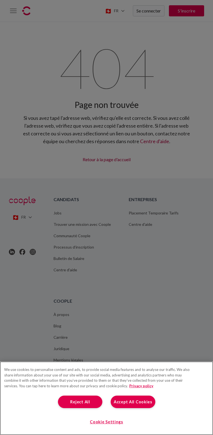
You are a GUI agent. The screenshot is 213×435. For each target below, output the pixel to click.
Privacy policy (141, 386)
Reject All (80, 401)
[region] (106, 398)
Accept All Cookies (133, 401)
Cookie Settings (106, 421)
